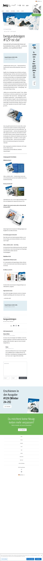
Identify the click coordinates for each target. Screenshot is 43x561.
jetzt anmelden (22, 429)
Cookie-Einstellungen (21, 463)
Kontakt (22, 453)
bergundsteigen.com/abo (10, 59)
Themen (21, 439)
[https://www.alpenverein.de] (23, 5)
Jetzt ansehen (35, 83)
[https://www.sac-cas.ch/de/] (19, 5)
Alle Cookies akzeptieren (30, 559)
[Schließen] (41, 555)
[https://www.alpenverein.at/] (13, 5)
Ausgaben (21, 443)
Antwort (13, 335)
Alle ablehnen (38, 559)
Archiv (21, 446)
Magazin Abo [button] (36, 14)
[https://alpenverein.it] (27, 5)
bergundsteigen (8, 29)
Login (21, 449)
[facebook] (21, 471)
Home (21, 436)
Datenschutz (21, 456)
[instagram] (21, 469)
